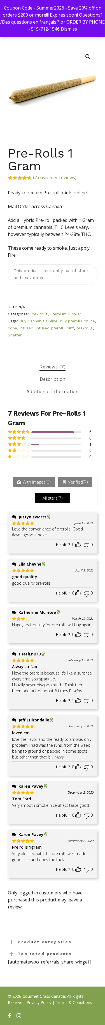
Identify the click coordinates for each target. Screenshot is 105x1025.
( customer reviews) (54, 177)
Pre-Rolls (39, 314)
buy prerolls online (77, 321)
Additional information (52, 391)
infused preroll (49, 328)
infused (26, 328)
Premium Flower (65, 314)
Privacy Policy (39, 1002)
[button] (88, 57)
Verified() (78, 482)
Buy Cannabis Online (38, 321)
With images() (37, 482)
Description (53, 379)
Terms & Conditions (74, 1002)
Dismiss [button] (69, 29)
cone (12, 328)
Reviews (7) (52, 367)
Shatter (15, 335)
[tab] (52, 367)
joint (70, 328)
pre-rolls (84, 328)
